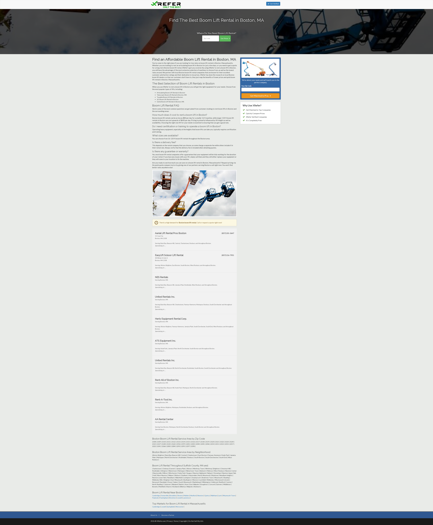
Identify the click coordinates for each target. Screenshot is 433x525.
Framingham (164, 498)
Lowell (179, 498)
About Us (154, 515)
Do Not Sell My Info (195, 521)
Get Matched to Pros (259, 95)
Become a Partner (168, 515)
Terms (176, 521)
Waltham (214, 495)
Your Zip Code (246, 86)
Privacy (169, 521)
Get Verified (274, 4)
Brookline (173, 495)
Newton (200, 495)
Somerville (164, 495)
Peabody (155, 498)
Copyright (183, 521)
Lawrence (186, 498)
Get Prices (224, 38)
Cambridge (156, 495)
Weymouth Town (229, 495)
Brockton (172, 498)
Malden (186, 495)
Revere (180, 495)
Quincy (207, 495)
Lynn (220, 495)
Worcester (179, 507)
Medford (193, 495)
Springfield (170, 507)
